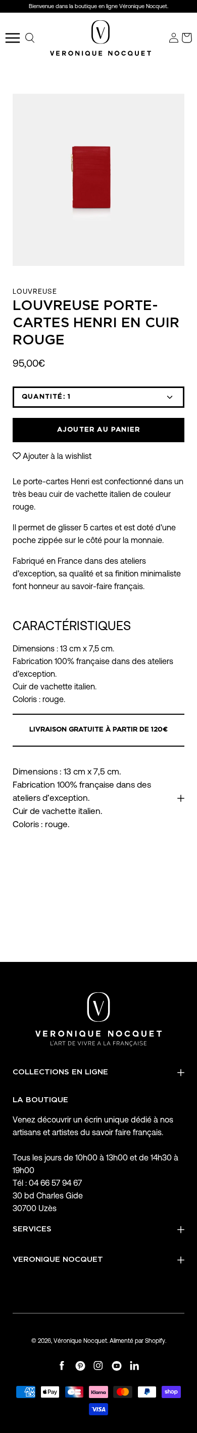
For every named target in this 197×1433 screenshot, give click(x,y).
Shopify (155, 1340)
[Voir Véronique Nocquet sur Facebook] (62, 1366)
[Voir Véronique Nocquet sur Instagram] (98, 1366)
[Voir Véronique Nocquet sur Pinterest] (80, 1366)
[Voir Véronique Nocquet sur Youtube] (117, 1366)
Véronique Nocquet (80, 1340)
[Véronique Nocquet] (100, 38)
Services (32, 1229)
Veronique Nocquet (58, 1259)
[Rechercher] (30, 38)
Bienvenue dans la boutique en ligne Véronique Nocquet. (98, 6)
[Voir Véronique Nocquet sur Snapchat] (135, 1366)
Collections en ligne (60, 1072)
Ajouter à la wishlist (57, 456)
